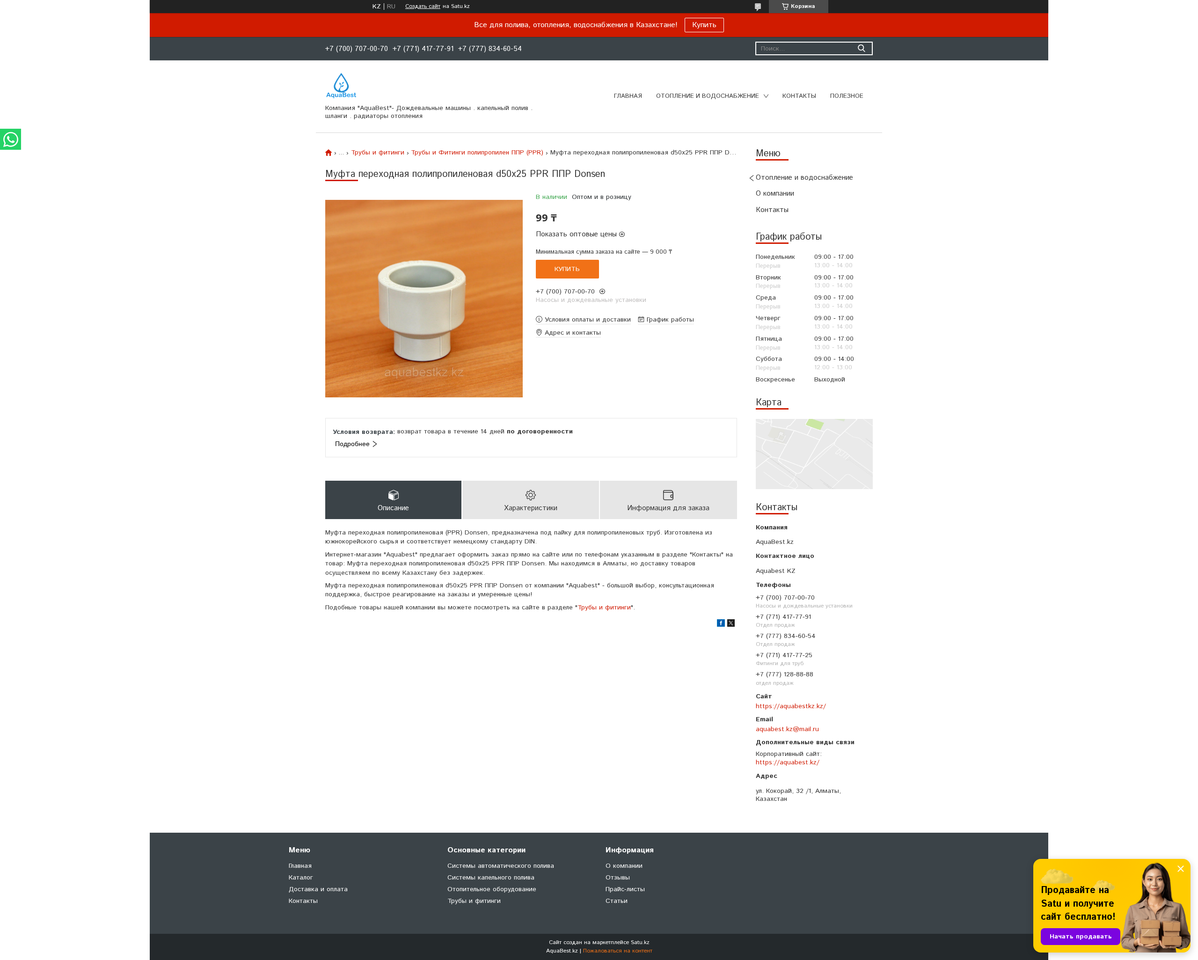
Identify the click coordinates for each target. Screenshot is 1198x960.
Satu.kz (640, 942)
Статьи (617, 901)
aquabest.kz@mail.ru (787, 729)
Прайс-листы (625, 889)
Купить (704, 25)
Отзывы (618, 877)
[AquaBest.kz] (341, 85)
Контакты (799, 96)
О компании (775, 193)
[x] (731, 625)
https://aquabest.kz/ (787, 762)
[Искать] (861, 48)
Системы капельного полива (490, 877)
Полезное (846, 96)
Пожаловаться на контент (617, 951)
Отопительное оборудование (491, 889)
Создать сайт (422, 6)
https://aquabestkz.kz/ (791, 706)
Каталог (301, 877)
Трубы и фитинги (377, 152)
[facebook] (721, 625)
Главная (628, 96)
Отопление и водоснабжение (707, 96)
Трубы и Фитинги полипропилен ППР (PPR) (477, 152)
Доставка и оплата (318, 889)
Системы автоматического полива (500, 866)
